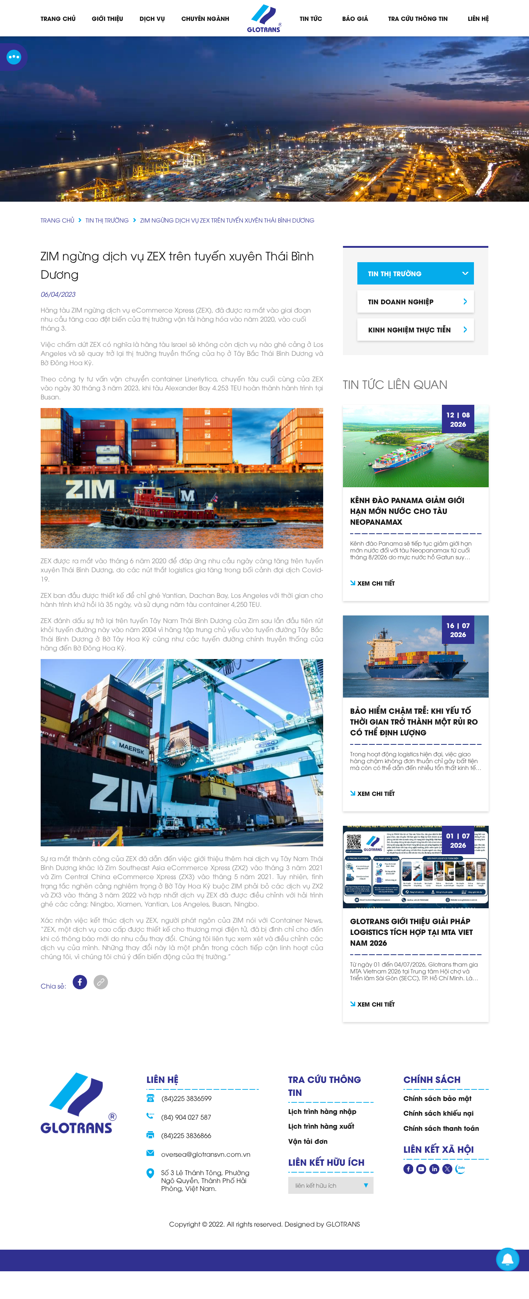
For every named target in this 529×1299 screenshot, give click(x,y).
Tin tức (311, 18)
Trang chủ (57, 220)
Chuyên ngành (205, 18)
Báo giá (355, 18)
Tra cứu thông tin (418, 18)
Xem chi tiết (376, 582)
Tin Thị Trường (107, 220)
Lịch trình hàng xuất (321, 1126)
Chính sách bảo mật (437, 1098)
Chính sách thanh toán (441, 1128)
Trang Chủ (58, 18)
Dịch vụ (152, 18)
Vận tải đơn (307, 1141)
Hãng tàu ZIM (61, 309)
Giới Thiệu (107, 18)
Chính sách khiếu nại (438, 1113)
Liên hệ (478, 18)
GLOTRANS (343, 1223)
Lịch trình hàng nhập (322, 1111)
